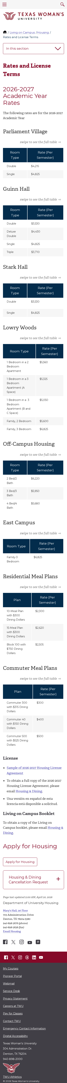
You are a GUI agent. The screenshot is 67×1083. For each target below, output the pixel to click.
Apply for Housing (20, 862)
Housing (43, 32)
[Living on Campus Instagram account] (21, 942)
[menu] (4, 4)
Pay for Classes (13, 1013)
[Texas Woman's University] (33, 16)
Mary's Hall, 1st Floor (15, 910)
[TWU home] (5, 32)
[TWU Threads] (27, 957)
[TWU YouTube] (41, 957)
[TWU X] (13, 958)
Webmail (9, 983)
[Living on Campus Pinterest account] (38, 942)
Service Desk (11, 991)
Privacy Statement (15, 998)
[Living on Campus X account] (13, 942)
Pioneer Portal (12, 976)
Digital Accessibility (15, 1036)
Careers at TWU (13, 1006)
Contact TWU (12, 1021)
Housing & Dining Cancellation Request (28, 879)
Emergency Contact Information (24, 1028)
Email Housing (12, 931)
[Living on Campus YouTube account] (30, 942)
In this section (17, 48)
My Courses (10, 968)
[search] (62, 4)
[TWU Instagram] (20, 957)
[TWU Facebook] (6, 957)
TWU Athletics (12, 1077)
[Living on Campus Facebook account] (5, 942)
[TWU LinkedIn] (34, 957)
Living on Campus (22, 32)
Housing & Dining (29, 791)
